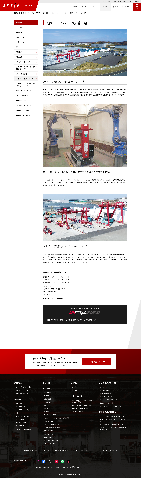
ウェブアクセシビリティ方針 (98, 450)
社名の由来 (20, 42)
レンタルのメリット (106, 387)
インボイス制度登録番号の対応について (112, 416)
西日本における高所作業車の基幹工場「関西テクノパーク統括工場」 (69, 320)
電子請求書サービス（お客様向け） (111, 406)
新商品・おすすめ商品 (22, 416)
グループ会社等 (21, 74)
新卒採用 (74, 387)
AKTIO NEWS (20, 419)
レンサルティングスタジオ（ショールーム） (25, 85)
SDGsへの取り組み (22, 110)
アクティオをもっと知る (24, 105)
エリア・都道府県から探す (24, 387)
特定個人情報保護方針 (61, 450)
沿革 (17, 47)
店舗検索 (18, 383)
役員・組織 (20, 37)
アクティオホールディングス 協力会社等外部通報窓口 (113, 428)
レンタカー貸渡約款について (109, 400)
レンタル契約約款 (105, 393)
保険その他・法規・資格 (107, 403)
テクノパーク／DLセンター (25, 79)
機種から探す (20, 403)
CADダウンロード (21, 426)
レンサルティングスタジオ (52, 427)
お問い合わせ (76, 396)
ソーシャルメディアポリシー (79, 450)
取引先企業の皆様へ (23, 115)
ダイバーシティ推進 (23, 62)
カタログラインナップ (22, 423)
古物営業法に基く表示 (30, 450)
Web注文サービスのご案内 (24, 429)
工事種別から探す (21, 407)
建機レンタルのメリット (24, 91)
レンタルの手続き (105, 390)
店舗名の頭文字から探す (23, 393)
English (137, 1)
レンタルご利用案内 (104, 1)
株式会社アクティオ (28, 5)
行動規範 (19, 57)
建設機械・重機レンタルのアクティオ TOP (27, 13)
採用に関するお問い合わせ (80, 408)
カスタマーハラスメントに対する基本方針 (25, 68)
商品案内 (18, 399)
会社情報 (45, 13)
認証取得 (19, 52)
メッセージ (20, 27)
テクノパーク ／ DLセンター (59, 13)
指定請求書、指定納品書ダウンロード (111, 424)
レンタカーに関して (106, 397)
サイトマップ (113, 450)
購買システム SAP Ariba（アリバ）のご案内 (112, 420)
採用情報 (115, 7)
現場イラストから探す (22, 410)
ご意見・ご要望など (78, 411)
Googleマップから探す (23, 390)
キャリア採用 (76, 390)
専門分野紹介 (21, 100)
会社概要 (19, 32)
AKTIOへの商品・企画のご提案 (81, 405)
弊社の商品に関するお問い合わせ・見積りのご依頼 (82, 401)
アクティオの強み (22, 95)
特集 (17, 413)
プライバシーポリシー (46, 450)
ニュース (46, 383)
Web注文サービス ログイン (121, 1)
